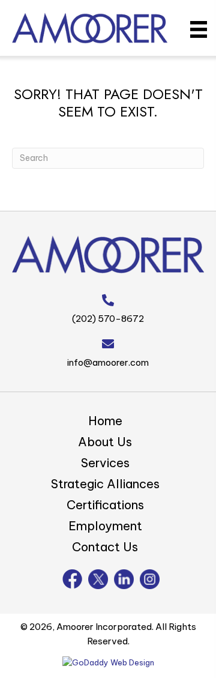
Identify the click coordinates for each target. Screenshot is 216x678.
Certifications (105, 504)
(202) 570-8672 (108, 318)
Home (105, 420)
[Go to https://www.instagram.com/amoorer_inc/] (150, 579)
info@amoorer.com (108, 362)
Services (105, 462)
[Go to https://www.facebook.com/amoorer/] (72, 579)
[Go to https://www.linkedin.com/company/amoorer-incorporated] (124, 579)
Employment (105, 525)
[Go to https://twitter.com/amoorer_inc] (98, 579)
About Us (105, 441)
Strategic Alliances (105, 483)
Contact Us (105, 546)
